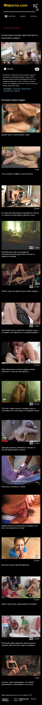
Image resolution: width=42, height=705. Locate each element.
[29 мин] (21, 210)
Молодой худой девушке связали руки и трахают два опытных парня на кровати (19, 644)
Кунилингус (8, 91)
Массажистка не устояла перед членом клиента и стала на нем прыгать (18, 370)
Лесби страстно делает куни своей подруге (20, 291)
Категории (11, 16)
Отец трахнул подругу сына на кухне (17, 174)
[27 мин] (21, 367)
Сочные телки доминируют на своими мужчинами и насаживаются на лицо (18, 683)
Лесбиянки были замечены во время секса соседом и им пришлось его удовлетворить (20, 331)
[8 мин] (21, 327)
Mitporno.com (24, 699)
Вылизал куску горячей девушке (15, 565)
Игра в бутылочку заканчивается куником (19, 604)
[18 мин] (21, 523)
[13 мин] (21, 132)
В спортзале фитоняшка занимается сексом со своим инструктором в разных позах (20, 214)
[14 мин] (21, 562)
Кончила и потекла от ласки (13, 487)
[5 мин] (21, 171)
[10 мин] (21, 601)
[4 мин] (21, 679)
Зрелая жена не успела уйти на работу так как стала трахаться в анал (19, 527)
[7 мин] (21, 484)
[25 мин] (21, 406)
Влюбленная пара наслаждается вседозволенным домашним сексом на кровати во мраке (18, 254)
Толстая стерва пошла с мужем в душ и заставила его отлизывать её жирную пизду (20, 409)
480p (37, 69)
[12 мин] (21, 288)
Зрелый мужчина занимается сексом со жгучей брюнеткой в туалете (18, 449)
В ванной (16, 89)
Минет (17, 91)
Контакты (34, 16)
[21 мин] (21, 249)
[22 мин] (21, 445)
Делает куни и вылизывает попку (15, 135)
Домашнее (26, 89)
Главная (23, 16)
